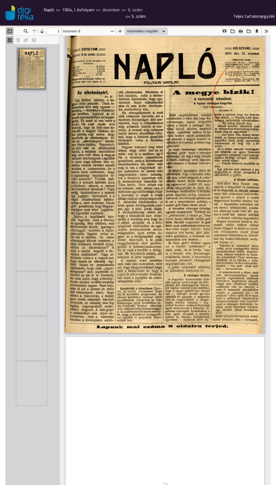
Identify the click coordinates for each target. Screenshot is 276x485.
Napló (49, 9)
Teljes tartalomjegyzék (254, 16)
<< (136, 16)
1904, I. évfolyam (78, 9)
